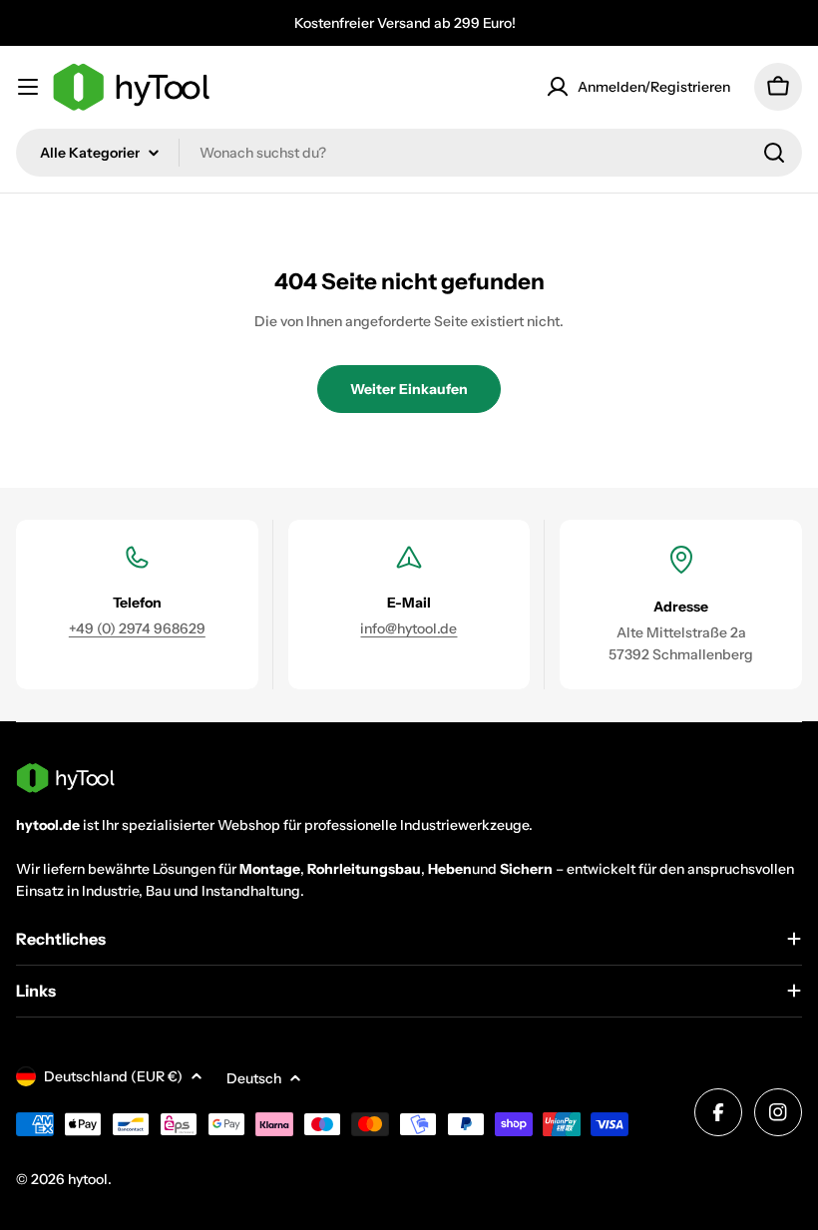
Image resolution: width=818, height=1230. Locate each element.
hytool (88, 1179)
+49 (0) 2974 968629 (137, 628)
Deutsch (253, 1078)
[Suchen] (774, 153)
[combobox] (409, 153)
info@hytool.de (408, 628)
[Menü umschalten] (28, 87)
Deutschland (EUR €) (113, 1076)
